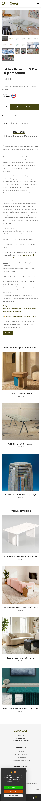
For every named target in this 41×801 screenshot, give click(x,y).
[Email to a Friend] (27, 123)
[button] (37, 12)
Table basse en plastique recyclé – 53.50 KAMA (20, 709)
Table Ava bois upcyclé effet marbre (20, 658)
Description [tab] (19, 132)
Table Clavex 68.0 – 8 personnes (20, 444)
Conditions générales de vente (20, 760)
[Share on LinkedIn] (16, 123)
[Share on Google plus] (22, 123)
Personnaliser (13, 796)
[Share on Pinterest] (25, 123)
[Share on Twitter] (14, 123)
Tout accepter (13, 787)
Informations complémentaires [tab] (20, 136)
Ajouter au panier (26, 107)
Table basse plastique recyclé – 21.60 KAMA (20, 556)
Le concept (20, 751)
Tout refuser (13, 791)
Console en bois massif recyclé (20, 393)
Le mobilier (13, 116)
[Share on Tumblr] (19, 123)
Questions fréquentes (20, 754)
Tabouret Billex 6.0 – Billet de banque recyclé (20, 495)
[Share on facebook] (11, 123)
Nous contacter (20, 757)
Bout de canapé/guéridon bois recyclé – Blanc (20, 607)
